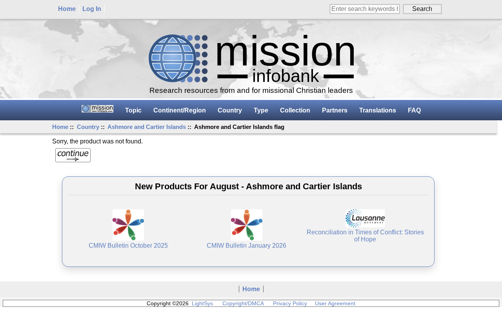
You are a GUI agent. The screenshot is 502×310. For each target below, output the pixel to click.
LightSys (202, 303)
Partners (334, 110)
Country (88, 126)
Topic (133, 110)
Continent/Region (179, 110)
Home (67, 8)
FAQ (414, 110)
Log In (91, 8)
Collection (295, 110)
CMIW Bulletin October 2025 (128, 245)
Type (261, 110)
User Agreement (335, 303)
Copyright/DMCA (243, 303)
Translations (377, 110)
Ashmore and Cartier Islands (146, 126)
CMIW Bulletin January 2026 (246, 245)
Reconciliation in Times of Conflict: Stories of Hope (365, 236)
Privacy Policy (290, 303)
